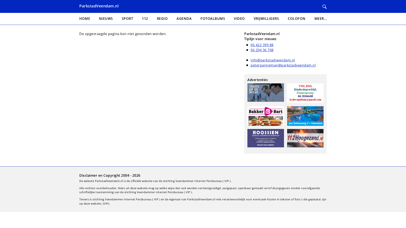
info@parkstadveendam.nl (273, 60)
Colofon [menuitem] (297, 18)
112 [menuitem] (145, 18)
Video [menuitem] (239, 18)
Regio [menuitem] (162, 18)
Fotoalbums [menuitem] (212, 18)
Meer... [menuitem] (320, 18)
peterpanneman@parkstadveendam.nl (283, 65)
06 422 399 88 (262, 45)
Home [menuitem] (84, 18)
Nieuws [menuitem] (106, 18)
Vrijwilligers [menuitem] (266, 18)
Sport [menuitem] (127, 18)
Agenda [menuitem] (184, 18)
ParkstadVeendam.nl (99, 5)
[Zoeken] (324, 7)
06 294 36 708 (262, 50)
